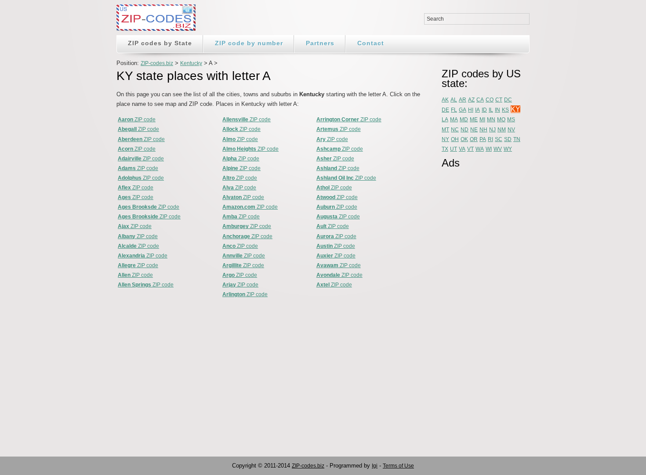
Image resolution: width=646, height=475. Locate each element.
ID (484, 110)
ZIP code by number (249, 43)
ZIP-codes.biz (157, 63)
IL (491, 110)
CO (490, 100)
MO (501, 119)
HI (470, 110)
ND (464, 130)
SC (498, 139)
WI (489, 149)
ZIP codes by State (160, 43)
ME (474, 119)
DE (445, 110)
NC (455, 130)
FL (454, 110)
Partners (320, 43)
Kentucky (191, 63)
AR (462, 100)
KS (505, 110)
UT (453, 149)
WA (479, 149)
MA (454, 119)
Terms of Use (398, 466)
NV (511, 130)
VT (470, 149)
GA (462, 110)
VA (462, 149)
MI (482, 119)
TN (516, 139)
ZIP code (137, 119)
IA (477, 110)
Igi (374, 466)
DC (508, 100)
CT (498, 100)
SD (508, 139)
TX (445, 149)
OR (474, 139)
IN (497, 110)
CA (480, 100)
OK (464, 139)
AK (445, 100)
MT (445, 130)
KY (515, 109)
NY (445, 139)
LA (445, 119)
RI (490, 139)
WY (508, 149)
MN (491, 119)
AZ (471, 100)
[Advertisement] (477, 306)
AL (453, 100)
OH (455, 139)
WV (498, 149)
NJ (492, 130)
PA (482, 139)
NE (474, 130)
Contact (370, 43)
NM (501, 130)
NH (483, 130)
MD (464, 119)
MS (511, 119)
